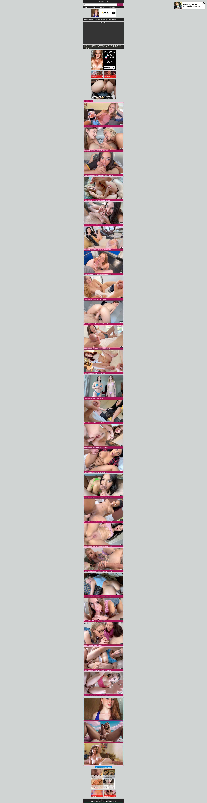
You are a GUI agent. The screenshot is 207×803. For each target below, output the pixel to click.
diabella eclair (95, 45)
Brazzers (87, 7)
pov (93, 47)
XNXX (94, 7)
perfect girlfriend (88, 48)
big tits (114, 45)
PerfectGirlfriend (87, 45)
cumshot (119, 45)
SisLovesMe (112, 7)
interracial (89, 47)
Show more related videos (103, 767)
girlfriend (104, 47)
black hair (115, 47)
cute (112, 47)
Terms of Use (94, 801)
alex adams (102, 45)
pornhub (108, 47)
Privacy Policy (102, 801)
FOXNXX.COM (103, 1)
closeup (120, 47)
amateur (110, 45)
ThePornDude (102, 7)
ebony (85, 47)
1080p (106, 45)
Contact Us (109, 801)
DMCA (114, 801)
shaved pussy (98, 47)
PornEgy (120, 7)
